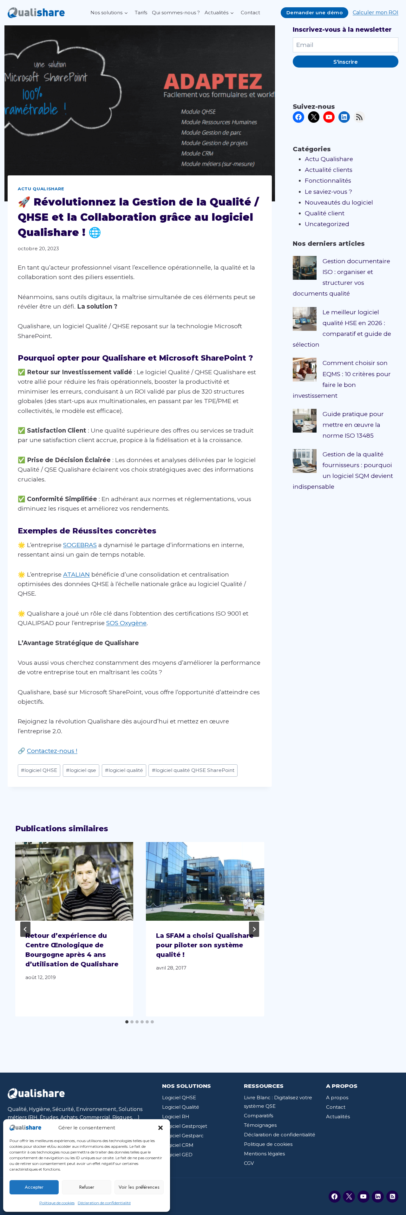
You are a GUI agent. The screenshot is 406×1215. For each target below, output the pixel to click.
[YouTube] (363, 1197)
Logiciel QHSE (179, 1097)
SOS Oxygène (126, 623)
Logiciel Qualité (180, 1107)
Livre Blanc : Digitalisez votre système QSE (278, 1101)
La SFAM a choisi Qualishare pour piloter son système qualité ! (204, 945)
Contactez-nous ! (52, 750)
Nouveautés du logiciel (339, 202)
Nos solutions (106, 13)
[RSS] (392, 1197)
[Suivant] (254, 929)
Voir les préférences (139, 1187)
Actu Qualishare (41, 188)
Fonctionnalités (328, 180)
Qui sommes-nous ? (176, 13)
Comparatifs (258, 1116)
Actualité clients (328, 169)
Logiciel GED (177, 1155)
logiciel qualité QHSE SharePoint (193, 770)
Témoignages (260, 1125)
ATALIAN (76, 574)
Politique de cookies (57, 1202)
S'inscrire (345, 62)
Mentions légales (264, 1154)
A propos (337, 1097)
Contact (250, 13)
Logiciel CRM (177, 1145)
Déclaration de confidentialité (104, 1202)
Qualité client (324, 213)
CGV (249, 1163)
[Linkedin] (378, 1197)
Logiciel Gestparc (183, 1136)
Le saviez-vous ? (328, 191)
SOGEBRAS (80, 545)
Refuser (86, 1187)
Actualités (216, 13)
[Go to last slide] (25, 929)
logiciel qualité (124, 770)
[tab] (126, 1021)
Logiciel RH (175, 1117)
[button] (160, 1128)
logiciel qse (81, 770)
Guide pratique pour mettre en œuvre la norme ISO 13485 (353, 424)
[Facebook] (335, 1197)
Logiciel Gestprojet (184, 1126)
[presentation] (74, 881)
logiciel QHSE (39, 770)
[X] (349, 1197)
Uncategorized (327, 224)
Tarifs (141, 13)
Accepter (34, 1187)
